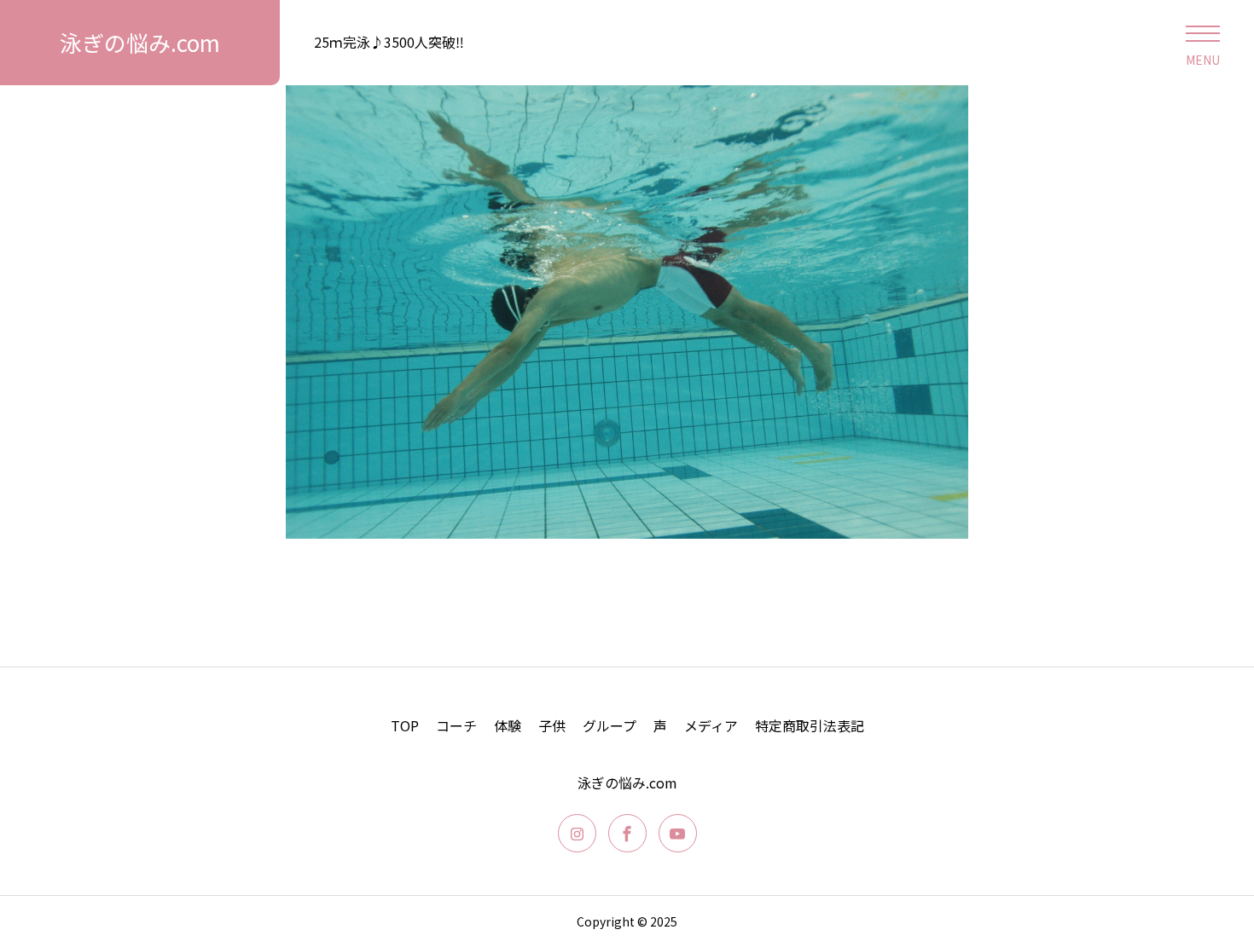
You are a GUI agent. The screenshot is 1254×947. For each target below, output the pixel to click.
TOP (405, 725)
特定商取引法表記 (809, 725)
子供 (552, 725)
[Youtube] (678, 833)
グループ (609, 725)
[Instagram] (577, 833)
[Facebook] (627, 833)
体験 (507, 725)
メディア (711, 725)
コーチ (456, 725)
